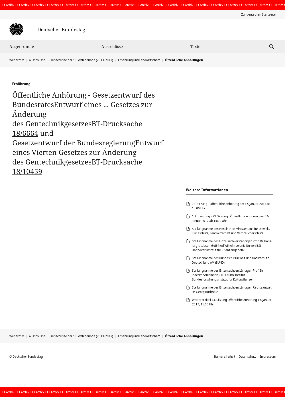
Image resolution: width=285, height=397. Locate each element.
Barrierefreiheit (224, 356)
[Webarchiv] (47, 29)
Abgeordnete (21, 46)
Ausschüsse (112, 46)
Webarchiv (16, 60)
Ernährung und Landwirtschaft (139, 60)
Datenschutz (247, 356)
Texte (195, 46)
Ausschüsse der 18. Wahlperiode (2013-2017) (82, 60)
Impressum (268, 356)
